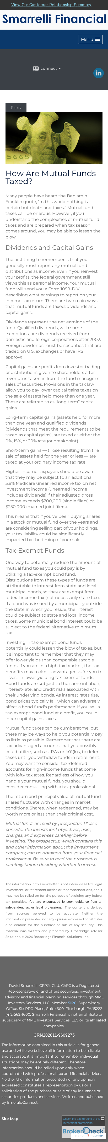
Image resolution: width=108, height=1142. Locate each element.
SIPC (72, 1002)
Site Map (10, 1118)
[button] (90, 39)
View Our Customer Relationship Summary (51, 4)
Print (16, 107)
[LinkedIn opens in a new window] (98, 76)
